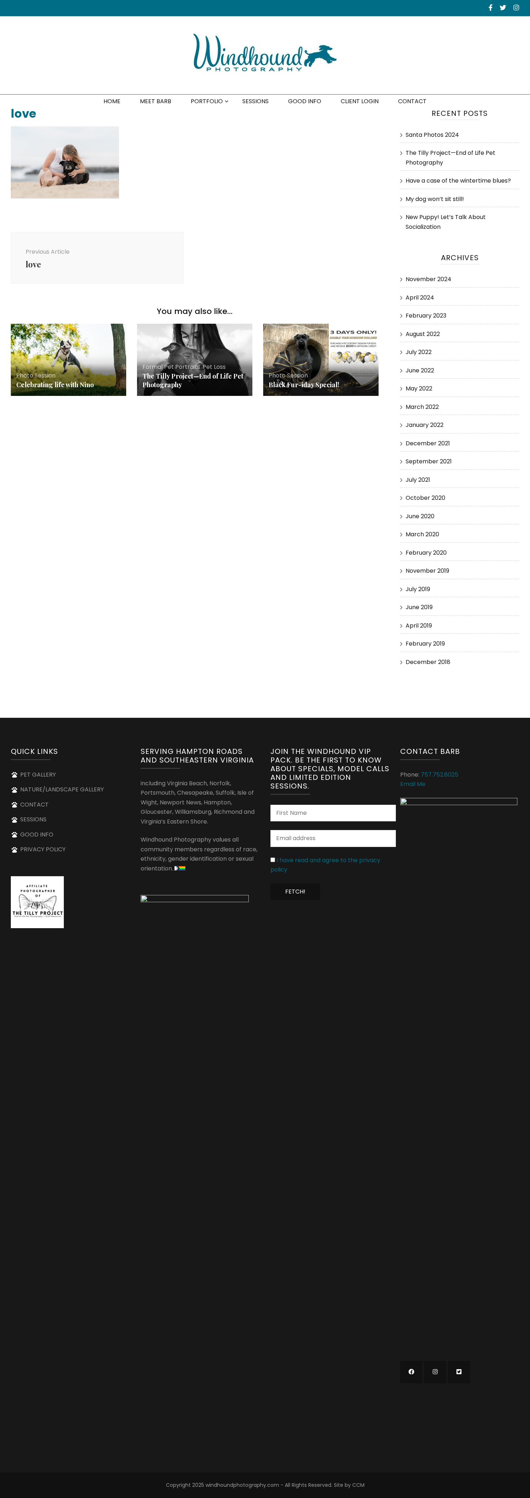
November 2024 (428, 279)
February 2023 (426, 315)
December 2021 (428, 443)
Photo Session (36, 375)
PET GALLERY (38, 774)
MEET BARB (155, 101)
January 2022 (424, 425)
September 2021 (429, 461)
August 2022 (423, 334)
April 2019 (419, 625)
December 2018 (428, 662)
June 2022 (420, 370)
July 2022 (419, 352)
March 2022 (422, 407)
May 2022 (419, 388)
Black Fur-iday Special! (304, 384)
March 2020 (422, 534)
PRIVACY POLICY (43, 849)
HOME (111, 101)
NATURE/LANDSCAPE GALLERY (62, 789)
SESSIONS (255, 101)
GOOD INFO (304, 101)
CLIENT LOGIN (360, 101)
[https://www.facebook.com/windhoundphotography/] (411, 1372)
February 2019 (425, 643)
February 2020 (426, 553)
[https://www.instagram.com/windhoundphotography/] (435, 1372)
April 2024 (420, 297)
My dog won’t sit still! (435, 199)
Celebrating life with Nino (55, 384)
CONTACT (412, 101)
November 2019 (427, 571)
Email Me (412, 784)
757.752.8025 (439, 774)
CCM (358, 1485)
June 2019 (419, 607)
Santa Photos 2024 (432, 135)
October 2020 (425, 498)
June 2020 (420, 516)
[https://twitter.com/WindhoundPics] (459, 1372)
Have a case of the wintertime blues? (458, 180)
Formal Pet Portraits (171, 367)
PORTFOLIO (207, 101)
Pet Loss (214, 367)
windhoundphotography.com (242, 1485)
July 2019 (418, 589)
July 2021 (418, 480)
